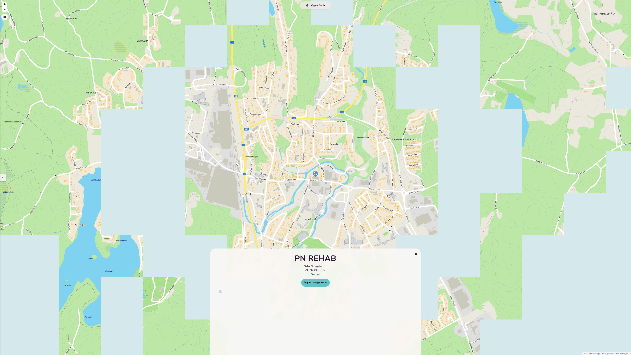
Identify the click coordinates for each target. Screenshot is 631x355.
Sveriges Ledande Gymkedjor (615, 353)
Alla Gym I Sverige (592, 353)
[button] (315, 174)
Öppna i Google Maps (315, 282)
